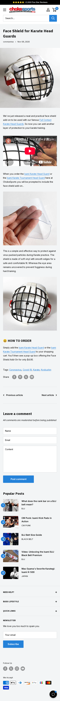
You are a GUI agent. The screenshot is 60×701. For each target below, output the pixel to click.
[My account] (48, 10)
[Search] (53, 18)
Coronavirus (15, 369)
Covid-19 (27, 369)
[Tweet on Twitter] (26, 377)
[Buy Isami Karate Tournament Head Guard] (30, 276)
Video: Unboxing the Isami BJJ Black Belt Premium (38, 553)
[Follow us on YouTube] (23, 668)
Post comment (18, 479)
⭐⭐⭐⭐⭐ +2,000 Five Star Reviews (30, 2)
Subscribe (13, 644)
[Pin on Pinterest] (20, 377)
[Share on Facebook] (14, 377)
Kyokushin (46, 369)
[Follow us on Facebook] (5, 668)
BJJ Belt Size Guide (32, 535)
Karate (36, 369)
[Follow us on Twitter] (11, 668)
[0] (54, 10)
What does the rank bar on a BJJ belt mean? (39, 503)
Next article (48, 395)
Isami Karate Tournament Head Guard (26, 178)
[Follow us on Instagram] (17, 668)
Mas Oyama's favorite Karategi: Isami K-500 (38, 570)
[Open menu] (4, 10)
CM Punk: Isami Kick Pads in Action (37, 520)
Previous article (14, 395)
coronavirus (8, 42)
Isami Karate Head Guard (36, 174)
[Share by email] (32, 377)
